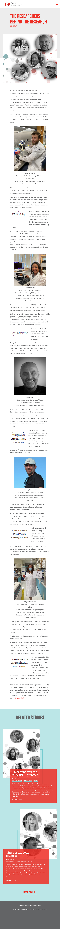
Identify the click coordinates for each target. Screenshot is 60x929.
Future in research (28, 780)
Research (12, 28)
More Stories (30, 892)
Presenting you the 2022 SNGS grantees (25, 773)
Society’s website (19, 698)
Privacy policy (43, 909)
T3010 (30, 907)
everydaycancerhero (17, 780)
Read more (15, 799)
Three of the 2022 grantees (17, 854)
